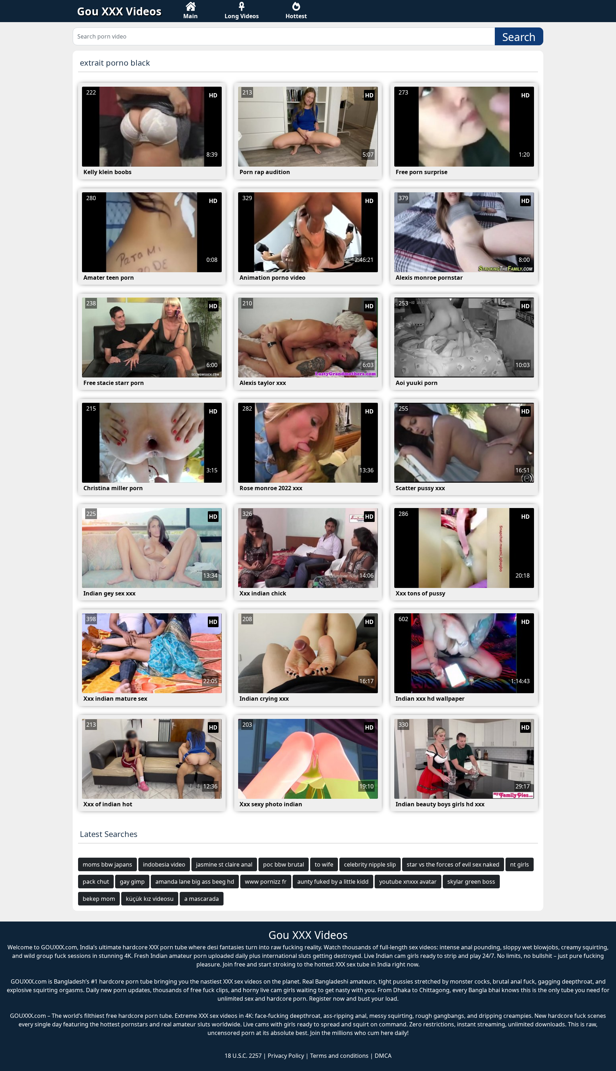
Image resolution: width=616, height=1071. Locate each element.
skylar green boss (471, 881)
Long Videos (242, 16)
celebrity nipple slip (370, 864)
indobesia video (164, 864)
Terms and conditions (339, 1056)
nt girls (519, 864)
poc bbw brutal (283, 864)
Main (190, 16)
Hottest (296, 16)
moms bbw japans (107, 864)
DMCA (383, 1056)
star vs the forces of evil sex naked (453, 864)
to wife (324, 864)
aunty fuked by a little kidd (333, 881)
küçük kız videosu (150, 899)
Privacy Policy (286, 1056)
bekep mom (99, 899)
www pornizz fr (266, 881)
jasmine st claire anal (224, 864)
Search (519, 37)
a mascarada (201, 899)
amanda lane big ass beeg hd (194, 881)
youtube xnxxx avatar (408, 881)
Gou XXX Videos (119, 11)
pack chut (96, 881)
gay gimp (132, 881)
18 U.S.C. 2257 (243, 1056)
